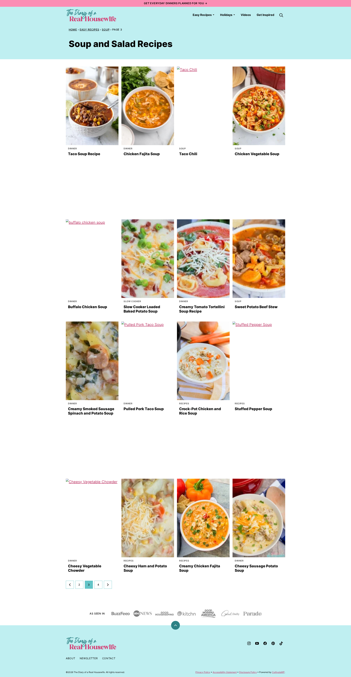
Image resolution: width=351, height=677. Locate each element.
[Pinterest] (273, 643)
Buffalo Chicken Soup (87, 307)
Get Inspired (265, 15)
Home (73, 29)
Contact (109, 658)
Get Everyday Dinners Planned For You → (175, 3)
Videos (246, 15)
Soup (106, 29)
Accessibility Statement (225, 672)
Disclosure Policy (248, 672)
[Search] (281, 15)
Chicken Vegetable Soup (257, 154)
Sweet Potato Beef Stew (256, 307)
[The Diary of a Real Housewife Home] (91, 15)
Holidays (226, 15)
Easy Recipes (202, 15)
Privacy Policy (202, 672)
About (70, 658)
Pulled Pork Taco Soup (144, 409)
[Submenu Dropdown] (213, 15)
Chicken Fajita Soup (142, 154)
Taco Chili (188, 154)
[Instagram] (249, 643)
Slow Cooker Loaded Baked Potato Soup (142, 309)
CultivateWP (278, 672)
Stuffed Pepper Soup (253, 409)
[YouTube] (257, 643)
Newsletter (89, 658)
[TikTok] (281, 643)
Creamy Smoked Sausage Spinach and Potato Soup (91, 411)
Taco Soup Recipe (84, 154)
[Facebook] (265, 643)
